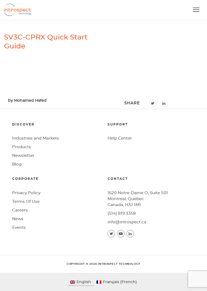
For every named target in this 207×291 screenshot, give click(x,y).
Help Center (120, 138)
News (17, 219)
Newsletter (23, 156)
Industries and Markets (35, 138)
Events (19, 228)
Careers (20, 210)
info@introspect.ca (127, 222)
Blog (17, 164)
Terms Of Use (26, 202)
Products (21, 147)
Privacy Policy (26, 193)
